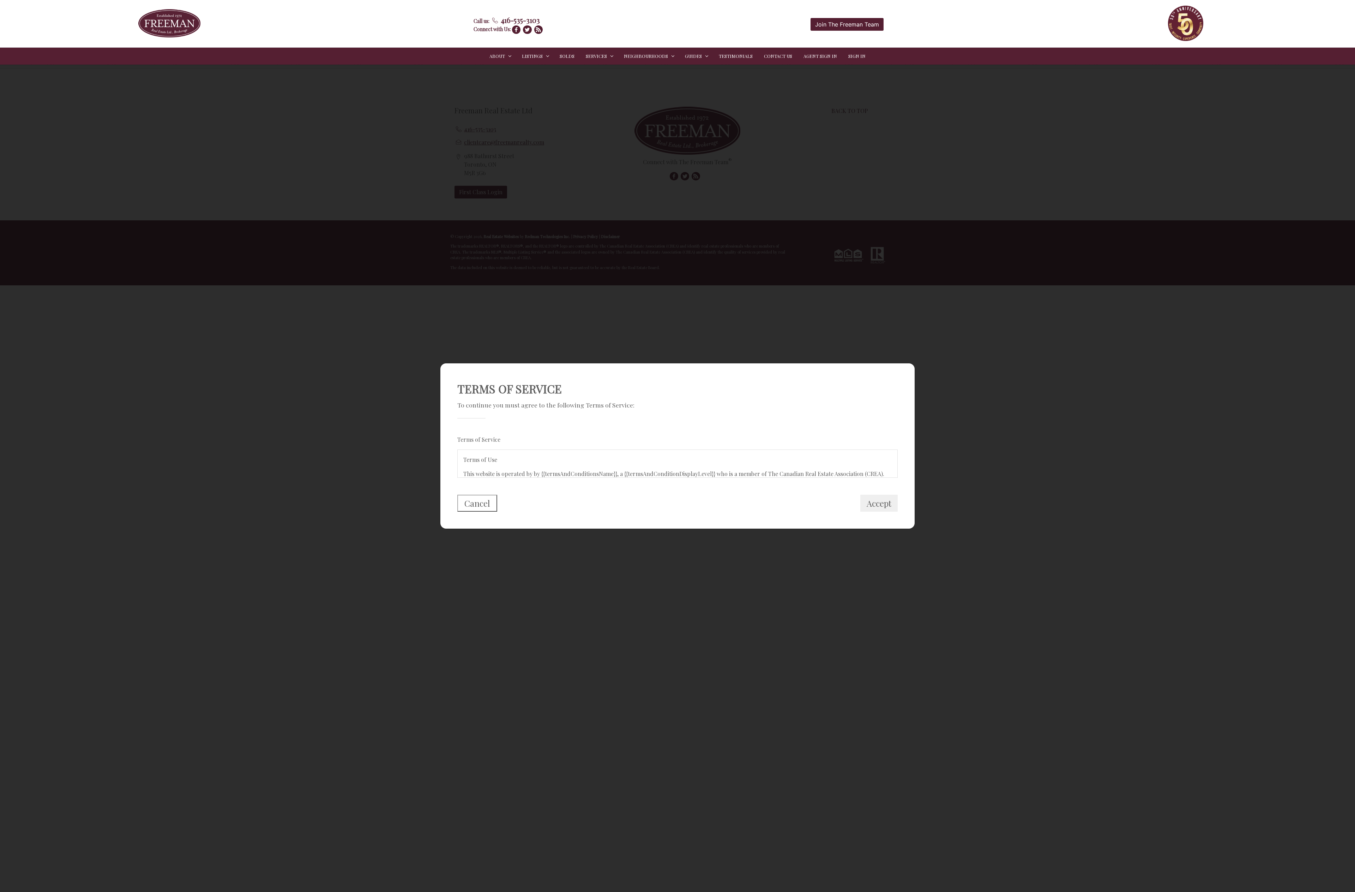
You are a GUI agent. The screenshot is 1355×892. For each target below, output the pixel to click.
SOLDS (567, 56)
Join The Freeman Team (847, 24)
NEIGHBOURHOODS (646, 56)
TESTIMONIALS (736, 56)
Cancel (477, 503)
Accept (879, 503)
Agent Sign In (820, 56)
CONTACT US (778, 56)
